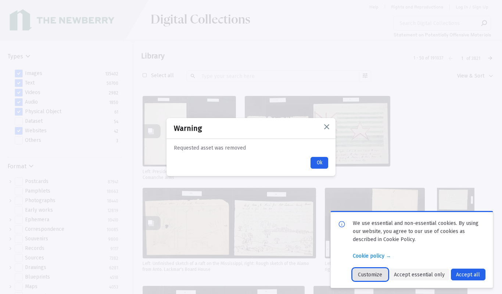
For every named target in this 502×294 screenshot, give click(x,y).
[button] (326, 126)
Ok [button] (319, 162)
